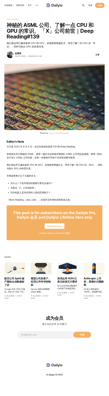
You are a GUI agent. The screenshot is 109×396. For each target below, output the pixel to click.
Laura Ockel (54, 133)
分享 (97, 54)
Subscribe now (54, 226)
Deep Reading (13, 19)
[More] (37, 5)
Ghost (51, 374)
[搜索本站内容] (83, 5)
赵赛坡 (18, 53)
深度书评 (20, 5)
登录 (90, 5)
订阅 (100, 5)
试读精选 (8, 5)
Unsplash (65, 133)
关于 (30, 5)
